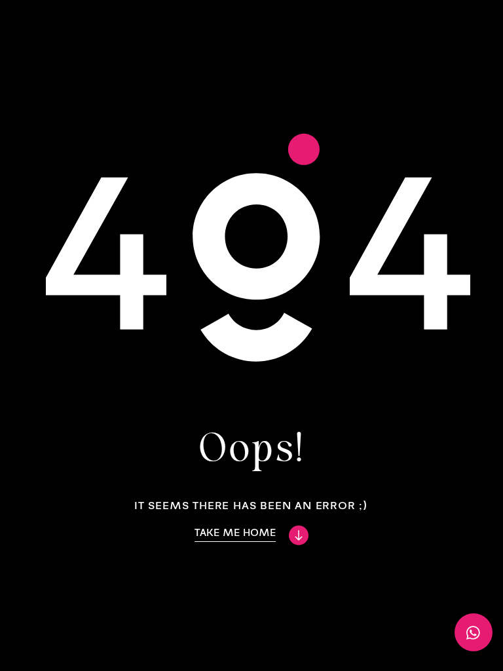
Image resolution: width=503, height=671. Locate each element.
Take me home (235, 532)
